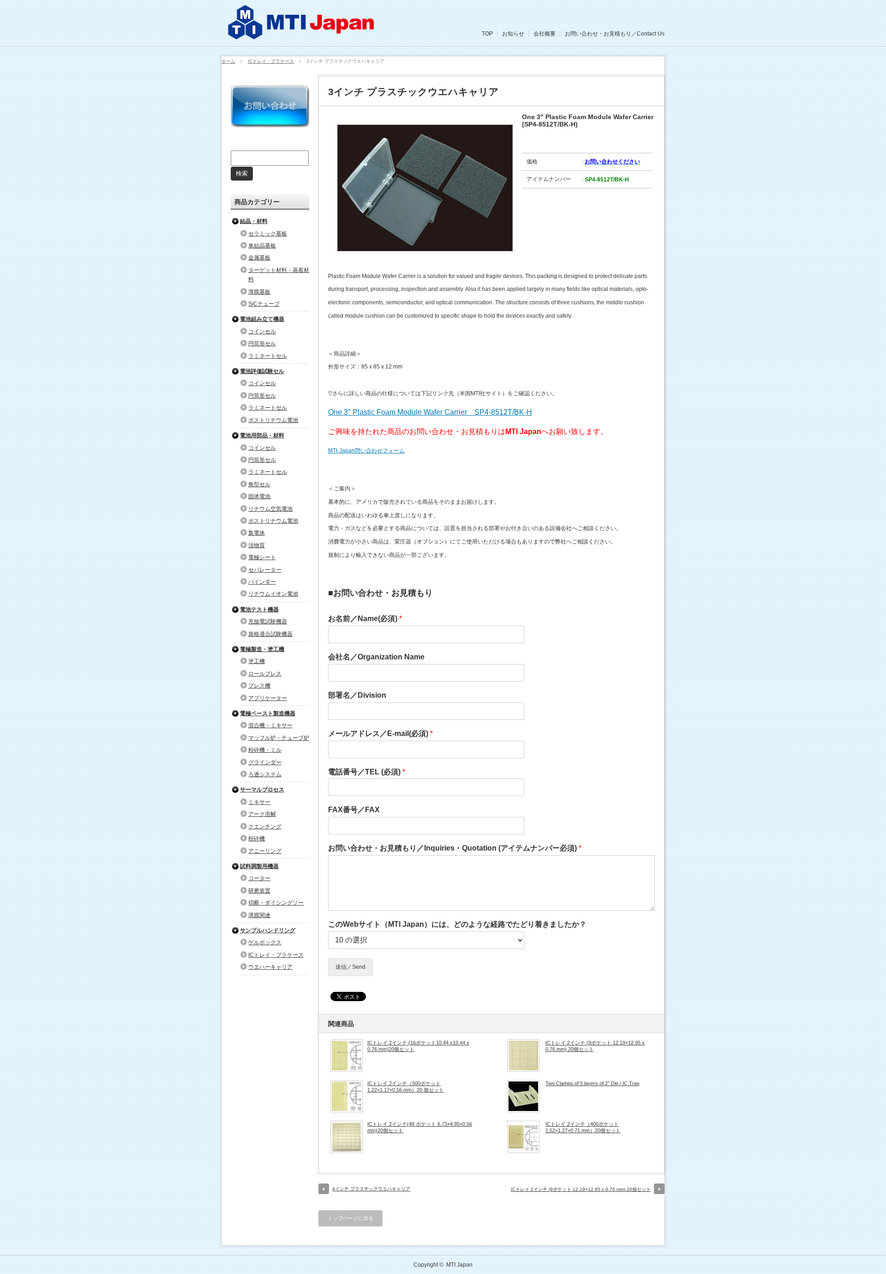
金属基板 (259, 257)
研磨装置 (259, 891)
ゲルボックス (264, 942)
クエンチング (264, 826)
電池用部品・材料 (262, 435)
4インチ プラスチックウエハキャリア (371, 1188)
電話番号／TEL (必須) (366, 772)
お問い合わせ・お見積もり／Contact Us (614, 33)
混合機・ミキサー (270, 725)
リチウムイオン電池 (273, 594)
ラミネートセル (267, 356)
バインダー (262, 582)
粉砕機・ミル (264, 750)
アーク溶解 (262, 814)
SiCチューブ (264, 304)
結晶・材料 (254, 221)
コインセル (262, 331)
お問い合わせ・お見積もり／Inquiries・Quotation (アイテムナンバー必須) (454, 848)
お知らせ (513, 33)
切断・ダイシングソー (276, 903)
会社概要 (544, 33)
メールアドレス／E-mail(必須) (380, 733)
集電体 (256, 533)
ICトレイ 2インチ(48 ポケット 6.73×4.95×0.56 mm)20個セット (419, 1127)
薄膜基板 (259, 292)
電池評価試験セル (262, 371)
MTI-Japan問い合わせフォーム (366, 450)
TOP (487, 33)
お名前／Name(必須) (365, 618)
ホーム (228, 61)
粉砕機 (256, 838)
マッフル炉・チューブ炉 (278, 738)
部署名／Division (357, 695)
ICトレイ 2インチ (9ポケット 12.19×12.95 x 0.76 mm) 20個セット (595, 1046)
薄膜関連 (259, 915)
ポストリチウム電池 (273, 420)
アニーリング (264, 851)
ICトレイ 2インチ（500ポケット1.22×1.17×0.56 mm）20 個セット (405, 1087)
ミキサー (259, 802)
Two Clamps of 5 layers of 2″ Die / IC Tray (592, 1083)
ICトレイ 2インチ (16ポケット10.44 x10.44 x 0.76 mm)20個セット (418, 1046)
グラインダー (264, 762)
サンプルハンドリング (267, 930)
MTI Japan (459, 1265)
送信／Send (350, 967)
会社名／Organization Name (376, 657)
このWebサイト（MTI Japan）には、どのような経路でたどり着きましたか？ (457, 924)
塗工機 (256, 661)
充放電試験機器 (267, 621)
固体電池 (259, 496)
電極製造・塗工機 (262, 649)
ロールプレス (264, 673)
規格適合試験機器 (270, 634)
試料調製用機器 (259, 866)
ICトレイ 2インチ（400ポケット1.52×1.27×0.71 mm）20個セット (583, 1127)
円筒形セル (262, 343)
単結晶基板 (262, 245)
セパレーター (264, 570)
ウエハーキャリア (270, 967)
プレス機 (259, 685)
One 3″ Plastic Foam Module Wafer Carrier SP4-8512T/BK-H (430, 412)
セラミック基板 (267, 233)
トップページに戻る (350, 1218)
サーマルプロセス (262, 789)
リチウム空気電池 (270, 509)
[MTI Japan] (302, 37)
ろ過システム (264, 774)
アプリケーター (267, 698)
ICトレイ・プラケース (271, 61)
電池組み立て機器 (262, 319)
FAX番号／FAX (354, 810)
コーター (259, 878)
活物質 (256, 545)
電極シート (262, 557)
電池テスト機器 (259, 609)
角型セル (259, 484)
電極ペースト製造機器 (267, 713)
